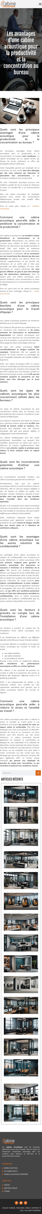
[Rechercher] (38, 773)
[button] (40, 4)
